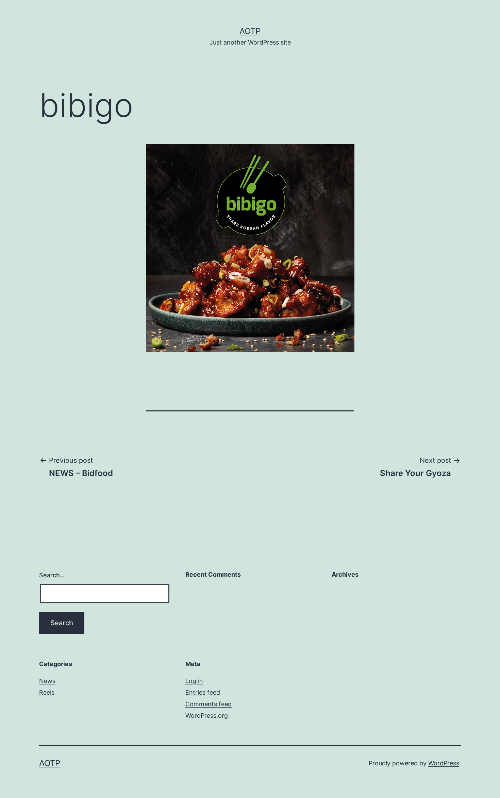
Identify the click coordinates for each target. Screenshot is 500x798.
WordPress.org (206, 715)
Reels (46, 692)
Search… (52, 575)
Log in (194, 680)
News (47, 680)
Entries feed (202, 692)
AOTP (250, 31)
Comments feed (208, 704)
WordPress (443, 763)
